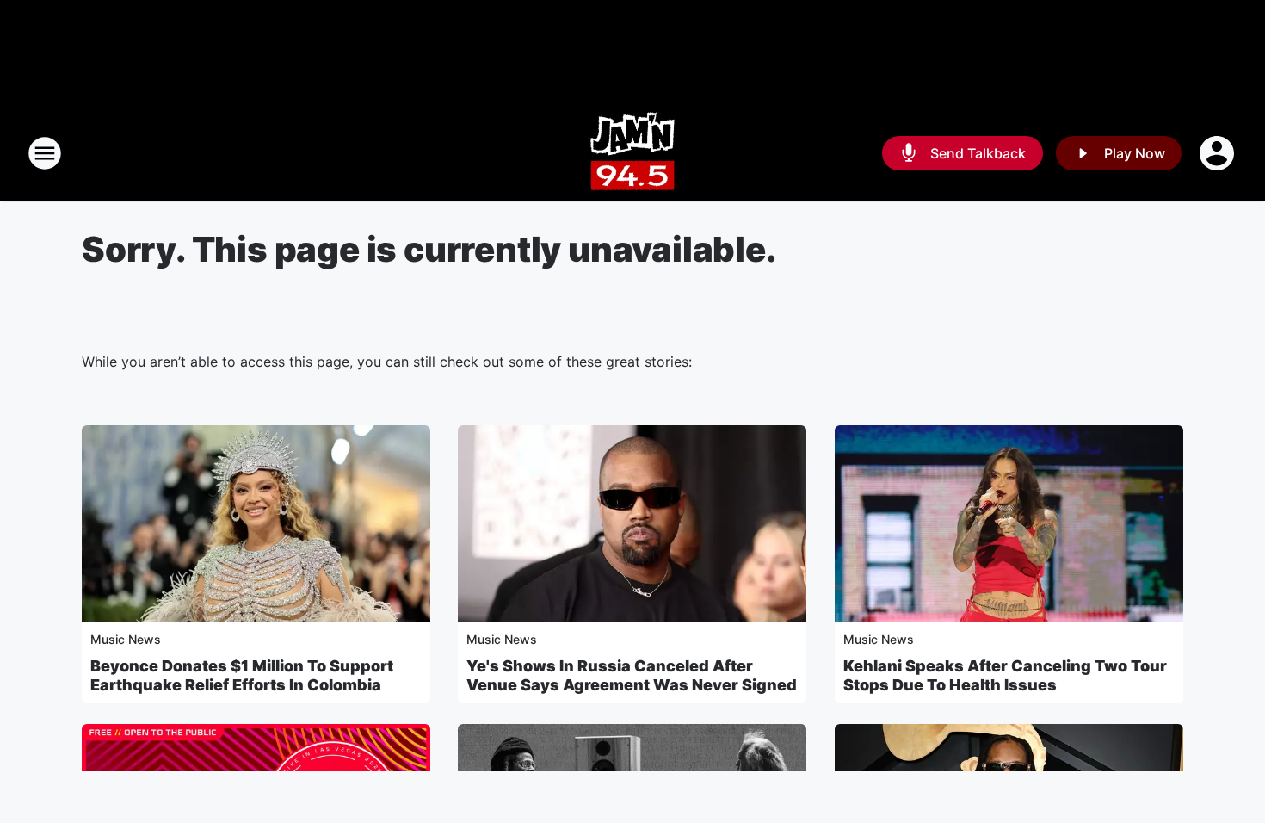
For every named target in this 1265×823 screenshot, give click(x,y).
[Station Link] (632, 153)
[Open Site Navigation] (45, 153)
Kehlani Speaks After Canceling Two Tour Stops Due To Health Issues (1005, 675)
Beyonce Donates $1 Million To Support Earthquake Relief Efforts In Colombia (241, 675)
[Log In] (1218, 153)
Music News (125, 639)
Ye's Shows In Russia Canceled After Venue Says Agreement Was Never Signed (631, 675)
